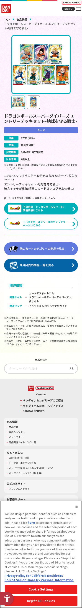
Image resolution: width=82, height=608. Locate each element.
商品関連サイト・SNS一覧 (22, 442)
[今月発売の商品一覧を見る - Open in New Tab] (41, 265)
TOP (7, 19)
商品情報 (21, 19)
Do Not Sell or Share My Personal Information (39, 580)
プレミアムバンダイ (19, 488)
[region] (41, 554)
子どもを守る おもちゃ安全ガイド (48, 306)
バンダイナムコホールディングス (43, 406)
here (31, 522)
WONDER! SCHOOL (19, 458)
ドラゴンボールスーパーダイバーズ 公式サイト (50, 299)
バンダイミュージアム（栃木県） (26, 473)
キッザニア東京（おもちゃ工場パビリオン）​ (31, 468)
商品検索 (13, 426)
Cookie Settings (41, 589)
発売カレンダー (17, 432)
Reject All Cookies (41, 601)
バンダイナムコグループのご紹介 (43, 400)
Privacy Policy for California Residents (34, 576)
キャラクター (16, 437)
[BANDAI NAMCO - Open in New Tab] (45, 388)
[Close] (77, 507)
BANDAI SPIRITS (34, 411)
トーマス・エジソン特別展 (22, 463)
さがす (71, 368)
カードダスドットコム (41, 293)
